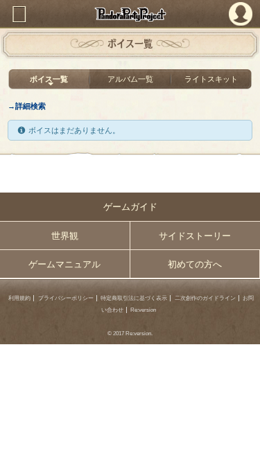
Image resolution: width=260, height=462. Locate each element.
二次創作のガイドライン (205, 298)
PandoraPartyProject (130, 14)
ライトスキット (211, 79)
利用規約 (19, 298)
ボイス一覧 (49, 79)
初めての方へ (195, 264)
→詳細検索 (27, 106)
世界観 (64, 236)
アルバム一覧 (130, 79)
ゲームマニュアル (64, 264)
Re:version (143, 310)
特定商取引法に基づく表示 (134, 298)
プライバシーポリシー (66, 298)
